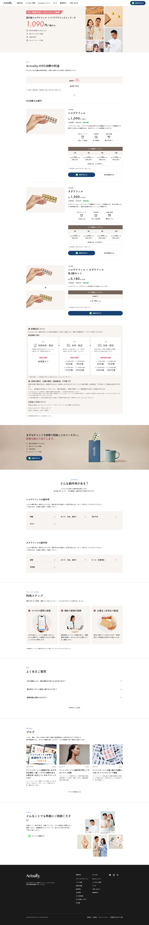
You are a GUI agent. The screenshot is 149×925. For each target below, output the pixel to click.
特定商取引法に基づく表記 (116, 917)
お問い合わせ (96, 889)
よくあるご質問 (96, 882)
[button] (20, 3)
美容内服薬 (79, 885)
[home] (7, 3)
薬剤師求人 (95, 892)
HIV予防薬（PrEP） (81, 899)
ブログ (94, 885)
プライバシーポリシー (103, 917)
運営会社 (89, 917)
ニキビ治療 (79, 882)
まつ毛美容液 (79, 896)
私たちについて (96, 878)
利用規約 (95, 917)
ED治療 (78, 902)
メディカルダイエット (82, 878)
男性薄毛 (78, 889)
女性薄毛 (78, 892)
